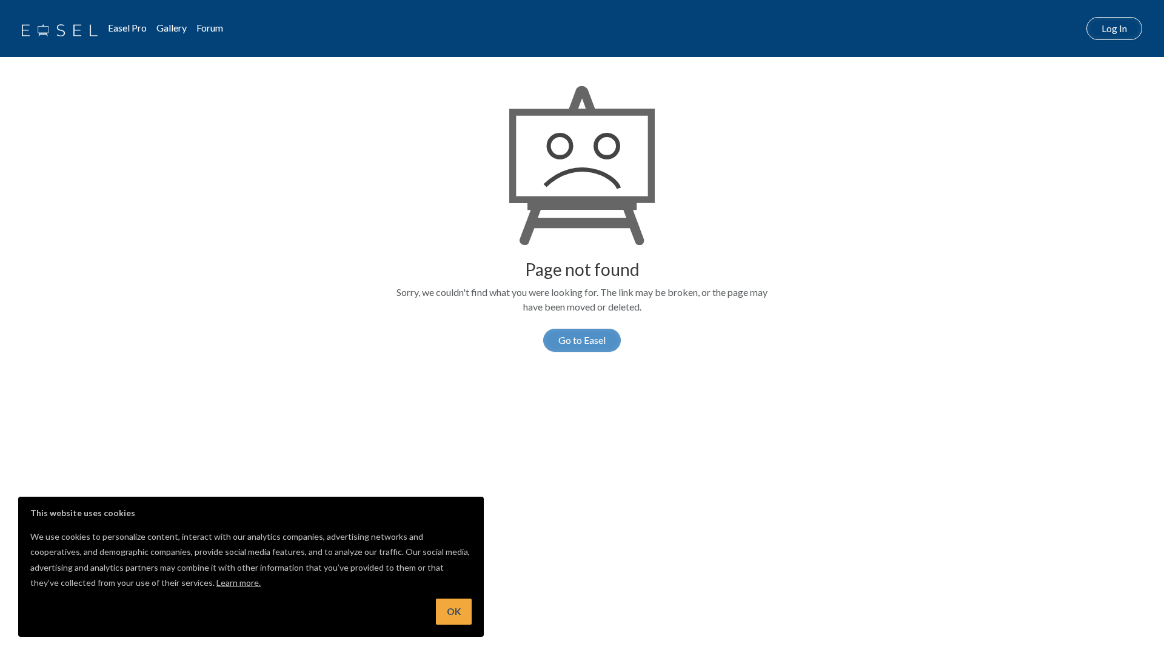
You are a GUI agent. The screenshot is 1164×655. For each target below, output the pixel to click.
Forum (209, 27)
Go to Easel (582, 340)
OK (454, 611)
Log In (1114, 28)
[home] (60, 28)
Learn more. (238, 582)
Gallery (171, 27)
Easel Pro (127, 27)
